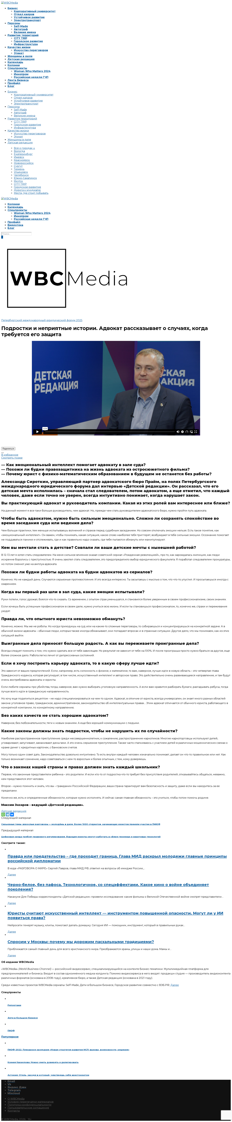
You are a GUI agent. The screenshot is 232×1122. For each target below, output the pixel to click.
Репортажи (14, 1005)
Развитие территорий (23, 35)
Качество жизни (19, 47)
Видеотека (15, 225)
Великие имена (25, 32)
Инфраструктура (26, 44)
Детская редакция (21, 59)
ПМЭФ (11, 1030)
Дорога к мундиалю (27, 190)
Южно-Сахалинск (25, 178)
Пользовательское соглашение (28, 1107)
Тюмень (19, 169)
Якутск (18, 181)
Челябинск (21, 175)
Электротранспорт (27, 20)
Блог (11, 86)
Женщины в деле (20, 56)
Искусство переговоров (31, 50)
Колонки (14, 65)
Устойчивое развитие (29, 17)
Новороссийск (24, 163)
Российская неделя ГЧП (31, 77)
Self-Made (21, 26)
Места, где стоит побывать (31, 193)
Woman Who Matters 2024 (32, 71)
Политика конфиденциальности (29, 1104)
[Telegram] (7, 814)
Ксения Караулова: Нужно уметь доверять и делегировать (43, 1062)
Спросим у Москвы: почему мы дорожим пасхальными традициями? (81, 941)
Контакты (14, 1110)
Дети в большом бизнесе (23, 1018)
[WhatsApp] (3, 814)
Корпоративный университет (35, 11)
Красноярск (22, 160)
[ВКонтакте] (12, 814)
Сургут (18, 166)
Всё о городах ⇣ (24, 148)
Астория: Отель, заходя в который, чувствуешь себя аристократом (48, 1075)
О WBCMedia (16, 1098)
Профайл (14, 83)
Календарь (15, 62)
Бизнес (13, 8)
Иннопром (21, 74)
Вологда (19, 151)
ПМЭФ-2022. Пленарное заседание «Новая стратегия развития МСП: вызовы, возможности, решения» (68, 1049)
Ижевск (19, 157)
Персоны (14, 23)
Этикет (19, 53)
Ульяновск (21, 172)
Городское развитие (28, 41)
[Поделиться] (2, 452)
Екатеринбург (23, 154)
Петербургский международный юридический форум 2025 (41, 320)
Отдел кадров (24, 14)
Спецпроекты (17, 68)
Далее (12, 874)
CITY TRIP (20, 38)
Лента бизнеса (18, 80)
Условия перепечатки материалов (31, 1101)
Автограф (21, 29)
